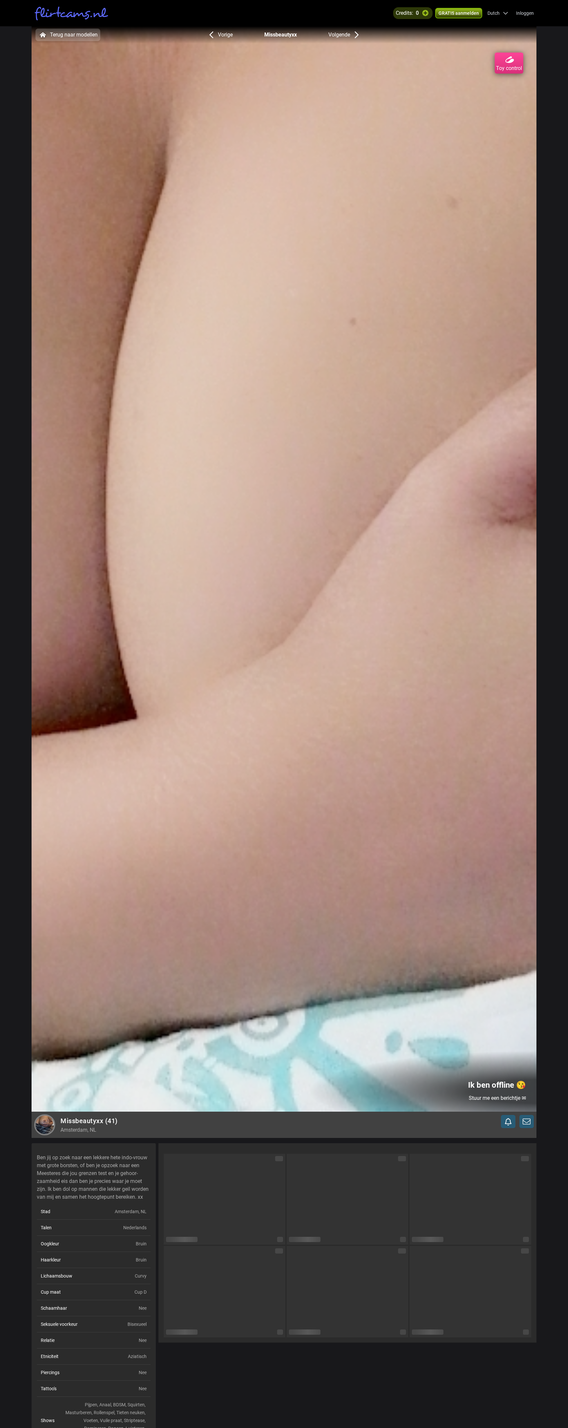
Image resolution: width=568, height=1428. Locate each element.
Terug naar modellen (74, 35)
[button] (498, 13)
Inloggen (525, 13)
